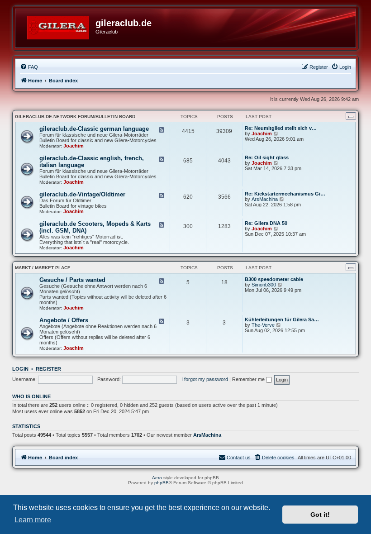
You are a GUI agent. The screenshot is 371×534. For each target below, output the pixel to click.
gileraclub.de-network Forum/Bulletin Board (75, 116)
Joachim (73, 145)
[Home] (58, 25)
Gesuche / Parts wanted (72, 280)
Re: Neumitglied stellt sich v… (281, 128)
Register (48, 369)
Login (20, 369)
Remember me (249, 379)
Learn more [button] (32, 520)
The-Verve (263, 325)
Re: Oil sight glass (267, 157)
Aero (157, 477)
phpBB (161, 482)
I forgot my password (204, 379)
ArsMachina (265, 199)
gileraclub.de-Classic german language (94, 128)
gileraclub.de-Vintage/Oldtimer (82, 194)
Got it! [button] (320, 514)
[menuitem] (29, 67)
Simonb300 (264, 284)
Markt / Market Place (43, 267)
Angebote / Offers (63, 320)
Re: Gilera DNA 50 (266, 223)
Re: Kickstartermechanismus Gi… (285, 193)
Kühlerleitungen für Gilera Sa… (282, 319)
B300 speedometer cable (274, 279)
